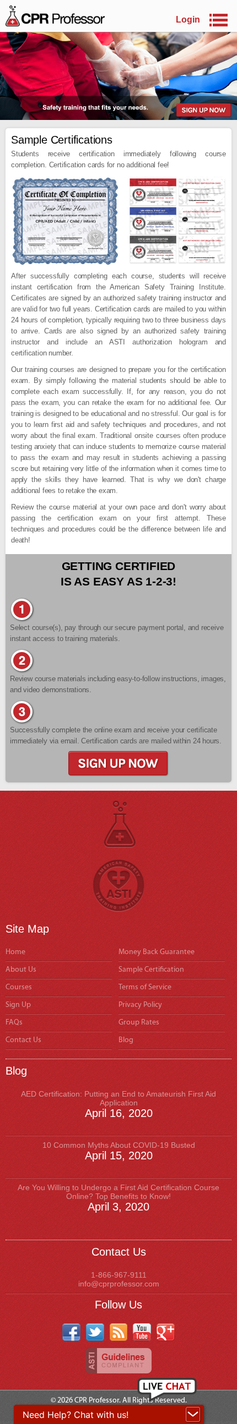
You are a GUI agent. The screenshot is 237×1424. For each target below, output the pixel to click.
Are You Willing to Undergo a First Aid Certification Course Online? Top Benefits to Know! (118, 1192)
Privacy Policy (140, 1005)
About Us (21, 970)
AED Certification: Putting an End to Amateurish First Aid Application (118, 1098)
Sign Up (18, 1005)
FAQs (14, 1022)
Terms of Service (144, 987)
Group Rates (138, 1022)
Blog (125, 1040)
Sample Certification (151, 970)
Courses (19, 987)
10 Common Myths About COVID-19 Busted (118, 1145)
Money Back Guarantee (156, 952)
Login (188, 19)
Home (15, 952)
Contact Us (23, 1040)
